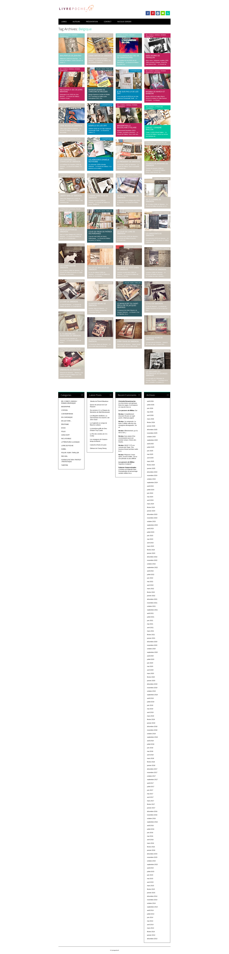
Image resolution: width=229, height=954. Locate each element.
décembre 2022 (152, 557)
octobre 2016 (151, 818)
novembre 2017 (152, 772)
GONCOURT (65, 435)
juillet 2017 (150, 786)
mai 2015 (150, 878)
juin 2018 (150, 748)
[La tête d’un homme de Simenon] (129, 192)
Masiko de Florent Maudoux (99, 401)
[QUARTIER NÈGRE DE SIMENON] (100, 300)
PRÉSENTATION (92, 21)
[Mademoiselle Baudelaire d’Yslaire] (129, 122)
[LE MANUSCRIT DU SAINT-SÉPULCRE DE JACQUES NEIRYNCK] (129, 300)
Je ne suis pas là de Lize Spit (127, 92)
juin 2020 (150, 663)
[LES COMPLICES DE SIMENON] (71, 262)
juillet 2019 (150, 702)
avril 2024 (150, 500)
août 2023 (150, 528)
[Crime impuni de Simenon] (100, 52)
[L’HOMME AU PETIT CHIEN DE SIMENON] (129, 264)
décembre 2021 (152, 599)
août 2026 (150, 401)
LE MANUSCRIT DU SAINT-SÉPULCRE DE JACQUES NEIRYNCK (128, 305)
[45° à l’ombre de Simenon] (157, 196)
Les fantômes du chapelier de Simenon (70, 160)
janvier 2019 (151, 723)
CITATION (64, 410)
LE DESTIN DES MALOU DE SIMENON (99, 340)
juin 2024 (150, 493)
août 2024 (150, 486)
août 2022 (150, 571)
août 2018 (150, 741)
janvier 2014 (151, 935)
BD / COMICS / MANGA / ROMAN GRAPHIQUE (156, 35)
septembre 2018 (152, 737)
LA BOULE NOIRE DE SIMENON (154, 338)
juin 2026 (150, 408)
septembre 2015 (152, 864)
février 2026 (151, 422)
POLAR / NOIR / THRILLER (104, 69)
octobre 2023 (151, 521)
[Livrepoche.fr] (76, 14)
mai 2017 (150, 794)
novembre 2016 (152, 815)
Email (163, 13)
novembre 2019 (152, 688)
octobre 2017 (151, 776)
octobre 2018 (151, 734)
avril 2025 (150, 458)
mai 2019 (150, 709)
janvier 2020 (151, 680)
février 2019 (151, 719)
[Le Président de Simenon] (129, 158)
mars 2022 (150, 588)
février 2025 (151, 465)
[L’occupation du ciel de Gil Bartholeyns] (129, 52)
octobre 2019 (151, 691)
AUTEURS (76, 21)
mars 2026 (150, 419)
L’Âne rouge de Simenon (71, 125)
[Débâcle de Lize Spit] (100, 122)
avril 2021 (150, 627)
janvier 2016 (151, 850)
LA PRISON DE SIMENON (156, 269)
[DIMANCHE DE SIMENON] (71, 367)
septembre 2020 (152, 652)
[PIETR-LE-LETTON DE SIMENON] (71, 226)
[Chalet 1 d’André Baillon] (157, 124)
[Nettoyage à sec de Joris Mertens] (71, 86)
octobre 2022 (151, 564)
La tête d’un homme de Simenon (128, 196)
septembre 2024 (152, 482)
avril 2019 (150, 712)
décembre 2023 (152, 514)
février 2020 (151, 677)
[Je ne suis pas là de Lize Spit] (129, 88)
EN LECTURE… (66, 421)
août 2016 (150, 825)
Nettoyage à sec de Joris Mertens (71, 90)
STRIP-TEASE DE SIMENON (128, 341)
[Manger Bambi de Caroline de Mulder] (100, 86)
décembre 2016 (152, 811)
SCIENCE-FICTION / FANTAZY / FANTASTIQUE (69, 35)
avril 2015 (150, 882)
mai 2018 (150, 751)
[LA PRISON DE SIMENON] (157, 266)
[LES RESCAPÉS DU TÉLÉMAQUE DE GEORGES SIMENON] (157, 368)
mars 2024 (150, 504)
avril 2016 (150, 839)
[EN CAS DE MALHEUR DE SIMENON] (100, 264)
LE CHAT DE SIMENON (69, 301)
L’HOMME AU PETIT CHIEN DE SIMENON (128, 268)
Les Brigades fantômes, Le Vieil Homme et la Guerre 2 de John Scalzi (99, 417)
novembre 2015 (152, 857)
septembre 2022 (152, 567)
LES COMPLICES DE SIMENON (68, 266)
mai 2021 (150, 624)
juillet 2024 (150, 490)
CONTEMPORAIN (135, 71)
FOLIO (63, 431)
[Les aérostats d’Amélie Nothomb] (100, 156)
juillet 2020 (150, 659)
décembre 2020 (152, 642)
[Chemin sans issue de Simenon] (100, 192)
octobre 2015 (151, 861)
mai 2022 (150, 581)
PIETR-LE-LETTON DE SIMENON (68, 230)
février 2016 (151, 847)
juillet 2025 (150, 447)
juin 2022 (150, 578)
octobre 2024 (151, 479)
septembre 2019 (152, 695)
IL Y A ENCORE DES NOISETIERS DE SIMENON (70, 334)
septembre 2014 (152, 907)
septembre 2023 (152, 525)
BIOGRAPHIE (65, 407)
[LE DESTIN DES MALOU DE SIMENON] (100, 336)
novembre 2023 (152, 518)
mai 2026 (150, 412)
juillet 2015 (150, 871)
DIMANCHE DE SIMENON (70, 369)
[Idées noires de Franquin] (157, 52)
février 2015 (151, 889)
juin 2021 (150, 620)
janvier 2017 (151, 808)
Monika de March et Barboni (155, 92)
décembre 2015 (152, 854)
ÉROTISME (157, 72)
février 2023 (151, 550)
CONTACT (107, 21)
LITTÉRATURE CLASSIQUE (96, 35)
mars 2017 (150, 801)
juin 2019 (150, 705)
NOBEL (63, 449)
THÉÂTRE (64, 465)
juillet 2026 (150, 405)
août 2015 (150, 868)
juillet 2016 (150, 829)
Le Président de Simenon (128, 161)
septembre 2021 (152, 610)
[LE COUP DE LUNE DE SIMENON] (129, 228)
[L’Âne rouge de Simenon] (71, 122)
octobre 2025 (151, 437)
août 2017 (150, 783)
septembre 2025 (152, 440)
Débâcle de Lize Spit (97, 125)
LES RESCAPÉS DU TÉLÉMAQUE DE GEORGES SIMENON (156, 373)
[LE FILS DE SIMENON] (157, 300)
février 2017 (151, 804)
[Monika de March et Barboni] (157, 88)
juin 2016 (150, 832)
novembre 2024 (152, 475)
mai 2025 (150, 454)
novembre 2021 (152, 603)
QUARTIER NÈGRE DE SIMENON (97, 304)
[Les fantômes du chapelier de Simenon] (71, 156)
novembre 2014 (152, 900)
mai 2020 (150, 666)
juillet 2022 (150, 574)
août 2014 (150, 910)
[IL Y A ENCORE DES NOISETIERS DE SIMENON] (71, 331)
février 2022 (151, 592)
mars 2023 (150, 546)
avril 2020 (150, 670)
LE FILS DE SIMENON (154, 303)
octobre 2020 (151, 649)
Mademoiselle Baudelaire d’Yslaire (126, 126)
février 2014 (151, 931)
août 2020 (150, 656)
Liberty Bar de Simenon (71, 195)
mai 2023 (150, 539)
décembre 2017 (152, 769)
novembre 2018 (152, 730)
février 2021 (151, 634)
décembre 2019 (152, 684)
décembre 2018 (152, 726)
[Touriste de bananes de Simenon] (157, 160)
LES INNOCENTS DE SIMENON (154, 234)
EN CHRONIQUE (67, 417)
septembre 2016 (152, 822)
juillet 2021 (150, 617)
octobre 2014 (151, 903)
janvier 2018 (151, 765)
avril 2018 (150, 755)
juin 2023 (150, 535)
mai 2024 (150, 497)
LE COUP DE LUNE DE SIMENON (126, 232)
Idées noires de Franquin (153, 56)
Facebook (148, 13)
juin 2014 (150, 917)
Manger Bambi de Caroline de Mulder (97, 90)
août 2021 (150, 613)
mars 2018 (150, 758)
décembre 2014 (152, 896)
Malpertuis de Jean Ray (70, 55)
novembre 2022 (152, 560)
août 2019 (150, 698)
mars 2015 (150, 885)
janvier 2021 (151, 638)
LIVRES (64, 21)
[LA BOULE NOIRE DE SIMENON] (157, 334)
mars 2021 (150, 631)
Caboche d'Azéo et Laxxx (98, 445)
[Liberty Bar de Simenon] (71, 192)
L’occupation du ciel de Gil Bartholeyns (128, 56)
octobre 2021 (151, 606)
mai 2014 (150, 921)
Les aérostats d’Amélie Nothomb (98, 160)
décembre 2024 (152, 472)
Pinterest (153, 13)
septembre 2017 (152, 779)
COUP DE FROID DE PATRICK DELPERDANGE (100, 232)
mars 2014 (150, 928)
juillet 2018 (150, 744)
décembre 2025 (152, 429)
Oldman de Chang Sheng (98, 448)
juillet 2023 (150, 532)
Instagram (158, 13)
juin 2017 (150, 790)
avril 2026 (150, 415)
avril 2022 (150, 585)
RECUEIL (64, 456)
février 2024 (151, 507)
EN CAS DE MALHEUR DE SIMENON (98, 268)
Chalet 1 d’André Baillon (153, 128)
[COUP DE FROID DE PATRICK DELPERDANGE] (100, 228)
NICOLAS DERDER (124, 21)
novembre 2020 (152, 645)
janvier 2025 (151, 468)
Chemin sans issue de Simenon (98, 196)
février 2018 (151, 762)
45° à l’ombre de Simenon (153, 200)
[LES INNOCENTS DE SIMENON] (157, 230)
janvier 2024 (151, 511)
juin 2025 (150, 451)
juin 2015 (150, 875)
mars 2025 (150, 461)
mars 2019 (150, 716)
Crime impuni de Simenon (100, 55)
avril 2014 (150, 924)
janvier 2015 (151, 893)
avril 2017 (150, 797)
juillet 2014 (150, 914)
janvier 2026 (151, 426)
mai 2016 (150, 836)
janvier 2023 (151, 553)
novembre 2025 (152, 433)
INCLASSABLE (150, 107)
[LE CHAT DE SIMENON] (71, 298)
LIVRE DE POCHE (67, 445)
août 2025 (150, 444)
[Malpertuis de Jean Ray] (71, 52)
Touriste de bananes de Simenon (157, 164)
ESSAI (63, 428)
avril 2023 (150, 543)
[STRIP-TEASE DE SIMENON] (129, 338)
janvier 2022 (151, 596)
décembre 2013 (152, 939)
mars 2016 (150, 843)
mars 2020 (150, 673)
